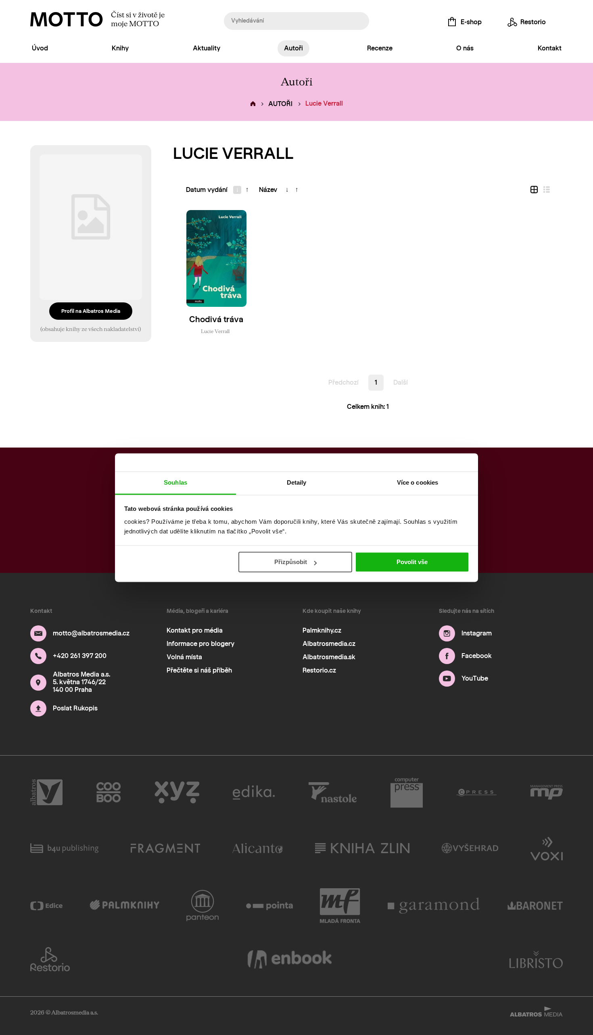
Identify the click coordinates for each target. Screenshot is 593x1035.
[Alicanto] (257, 848)
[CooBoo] (108, 792)
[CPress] (476, 792)
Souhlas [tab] (175, 482)
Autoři (293, 48)
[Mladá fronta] (340, 905)
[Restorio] (50, 959)
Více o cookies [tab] (417, 482)
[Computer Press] (406, 792)
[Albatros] (46, 792)
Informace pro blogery (200, 644)
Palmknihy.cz (322, 630)
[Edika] (254, 792)
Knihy (120, 48)
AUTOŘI (280, 104)
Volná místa (184, 657)
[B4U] (64, 848)
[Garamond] (434, 905)
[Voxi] (546, 848)
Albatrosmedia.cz (329, 644)
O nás (465, 48)
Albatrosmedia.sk (329, 657)
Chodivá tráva (216, 319)
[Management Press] (546, 792)
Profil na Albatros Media (90, 311)
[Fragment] (165, 848)
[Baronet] (535, 905)
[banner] (66, 19)
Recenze (380, 48)
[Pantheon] (202, 905)
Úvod (40, 48)
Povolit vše (412, 561)
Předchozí (343, 382)
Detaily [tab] (297, 482)
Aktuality (206, 48)
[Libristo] (536, 959)
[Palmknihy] (124, 905)
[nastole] (332, 792)
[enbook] (290, 959)
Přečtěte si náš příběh (199, 670)
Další (400, 382)
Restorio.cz (319, 670)
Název (268, 190)
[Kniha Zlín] (362, 848)
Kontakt (550, 48)
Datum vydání (207, 190)
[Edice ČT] (46, 905)
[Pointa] (269, 905)
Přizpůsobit (290, 561)
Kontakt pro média (195, 630)
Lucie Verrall (215, 331)
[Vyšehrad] (470, 848)
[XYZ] (176, 792)
